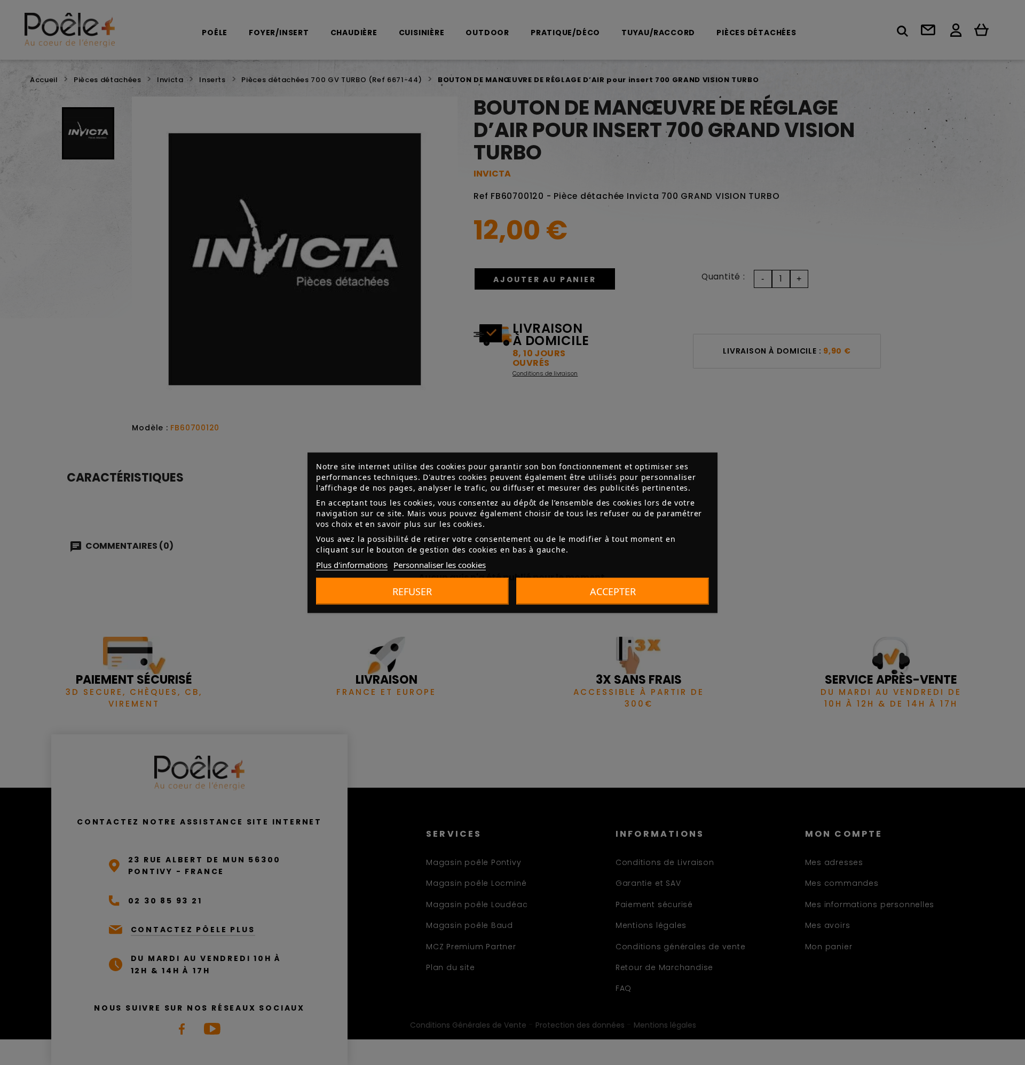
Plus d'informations (352, 564)
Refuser (412, 590)
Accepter (613, 590)
